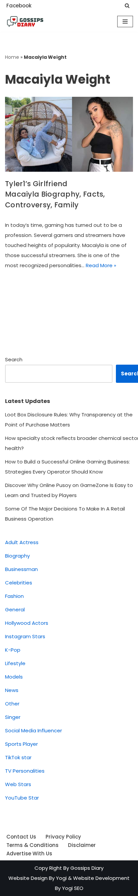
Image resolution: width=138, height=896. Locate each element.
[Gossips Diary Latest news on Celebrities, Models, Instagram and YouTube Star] (25, 21)
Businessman (21, 569)
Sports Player (21, 743)
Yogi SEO (72, 888)
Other (12, 703)
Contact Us (21, 836)
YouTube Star (22, 797)
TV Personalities (25, 770)
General (15, 609)
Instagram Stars (25, 636)
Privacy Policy (63, 836)
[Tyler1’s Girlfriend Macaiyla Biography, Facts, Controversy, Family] (69, 134)
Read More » (101, 265)
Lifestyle (15, 663)
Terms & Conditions (32, 845)
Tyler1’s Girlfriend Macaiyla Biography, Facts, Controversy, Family (55, 194)
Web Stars (18, 784)
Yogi (61, 878)
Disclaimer (82, 845)
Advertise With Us (29, 853)
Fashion (14, 596)
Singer (12, 717)
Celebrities (18, 582)
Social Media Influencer (33, 730)
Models (14, 676)
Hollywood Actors (26, 622)
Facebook (18, 5)
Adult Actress (22, 542)
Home (12, 57)
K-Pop (12, 649)
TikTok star (18, 757)
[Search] (127, 5)
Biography (17, 555)
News (11, 690)
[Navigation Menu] (125, 21)
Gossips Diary (87, 867)
